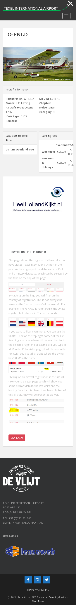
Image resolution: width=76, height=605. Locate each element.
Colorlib (53, 597)
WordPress (38, 601)
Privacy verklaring (38, 589)
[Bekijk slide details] (38, 204)
